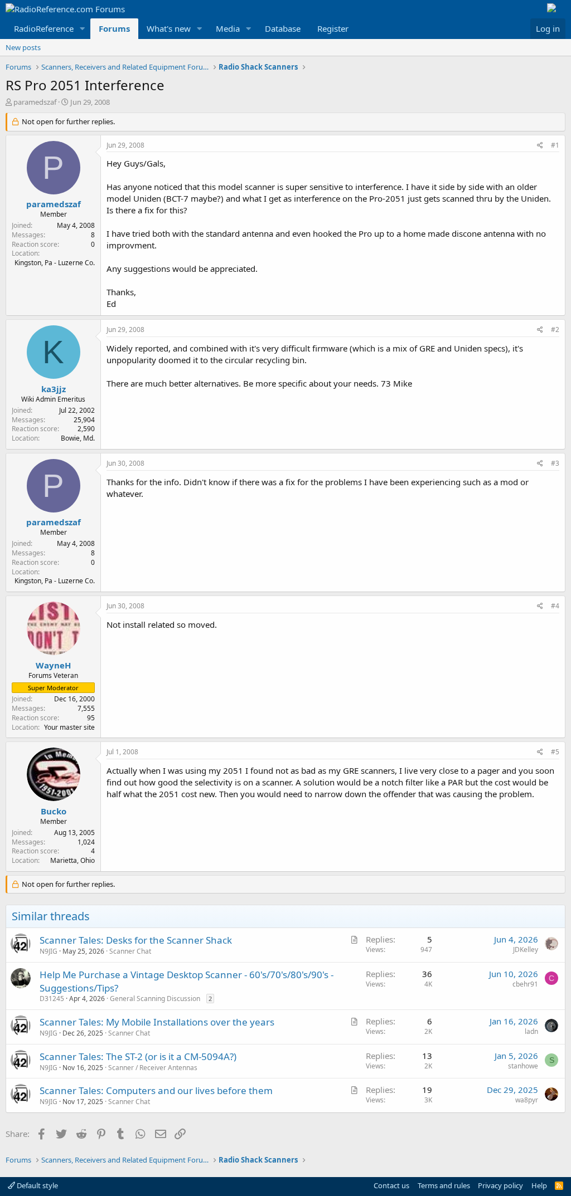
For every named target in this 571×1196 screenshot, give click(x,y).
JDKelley (525, 949)
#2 (555, 329)
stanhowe (523, 1066)
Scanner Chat (130, 951)
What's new (169, 28)
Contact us (391, 1185)
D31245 (52, 998)
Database (283, 28)
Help (539, 1185)
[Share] (540, 145)
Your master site (69, 727)
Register (333, 28)
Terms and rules (444, 1185)
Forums (114, 28)
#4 (555, 606)
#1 (555, 145)
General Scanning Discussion (155, 998)
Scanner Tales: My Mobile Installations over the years (157, 1022)
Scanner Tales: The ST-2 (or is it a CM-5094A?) (138, 1056)
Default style (36, 1185)
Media (228, 28)
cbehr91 (525, 984)
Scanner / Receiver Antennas (152, 1067)
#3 (555, 463)
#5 (555, 751)
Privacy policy (500, 1185)
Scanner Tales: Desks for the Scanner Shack (136, 940)
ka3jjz (53, 388)
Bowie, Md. (78, 438)
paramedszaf (34, 102)
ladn (531, 1031)
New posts (23, 47)
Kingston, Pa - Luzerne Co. (54, 262)
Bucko (53, 811)
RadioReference (44, 28)
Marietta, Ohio (72, 860)
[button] (82, 28)
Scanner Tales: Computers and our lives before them (156, 1090)
